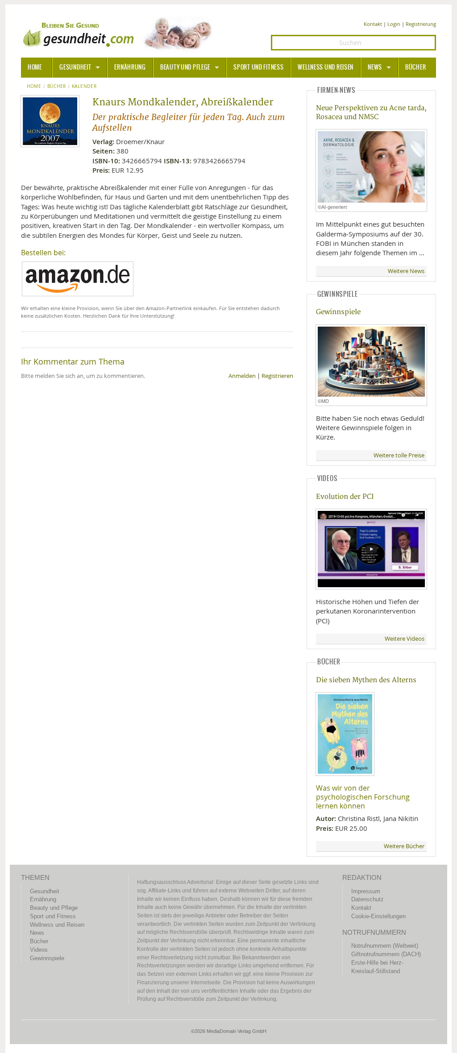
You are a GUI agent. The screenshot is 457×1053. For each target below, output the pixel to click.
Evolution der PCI (345, 497)
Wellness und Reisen (325, 67)
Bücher (415, 67)
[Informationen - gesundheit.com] (119, 33)
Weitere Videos (404, 639)
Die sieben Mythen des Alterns (366, 680)
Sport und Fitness (258, 67)
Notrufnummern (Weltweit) (384, 945)
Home (34, 86)
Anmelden (242, 376)
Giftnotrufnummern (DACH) (386, 954)
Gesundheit (75, 67)
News (375, 67)
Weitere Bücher (404, 846)
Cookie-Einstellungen (378, 916)
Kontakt (373, 24)
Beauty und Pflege (185, 67)
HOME (35, 67)
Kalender (84, 86)
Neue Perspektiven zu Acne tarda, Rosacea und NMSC (371, 112)
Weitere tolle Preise (399, 455)
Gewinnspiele (338, 312)
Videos (39, 949)
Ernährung (129, 67)
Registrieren (277, 376)
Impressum (365, 891)
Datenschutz (367, 899)
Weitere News (406, 271)
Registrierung (421, 24)
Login (393, 24)
